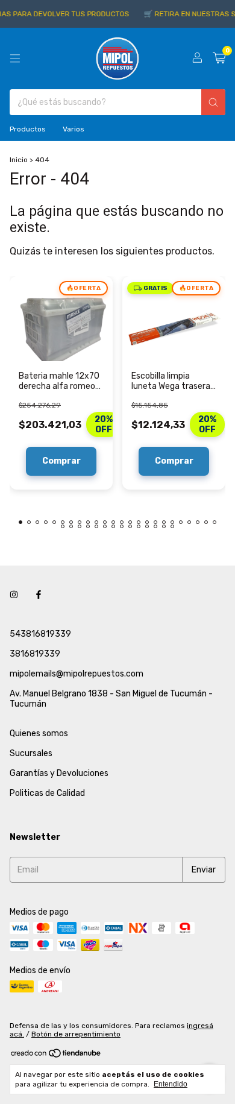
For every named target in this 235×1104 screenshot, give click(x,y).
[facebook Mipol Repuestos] (38, 595)
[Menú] (15, 58)
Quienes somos (39, 733)
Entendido (170, 1084)
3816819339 (35, 654)
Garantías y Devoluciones (59, 773)
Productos (28, 129)
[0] (219, 58)
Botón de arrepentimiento (76, 1034)
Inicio (19, 160)
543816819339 (40, 634)
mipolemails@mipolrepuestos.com (76, 674)
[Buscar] (213, 102)
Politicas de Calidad (47, 793)
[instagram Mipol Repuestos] (14, 595)
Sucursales (31, 753)
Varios (73, 129)
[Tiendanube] (56, 1056)
